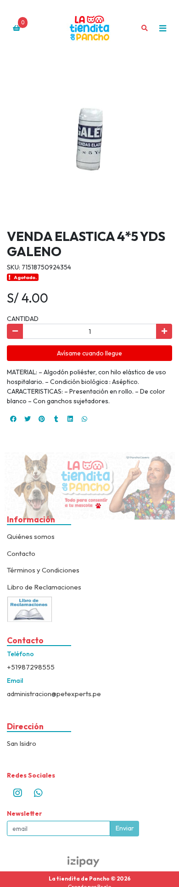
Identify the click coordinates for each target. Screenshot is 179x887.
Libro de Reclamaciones (44, 587)
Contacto (21, 553)
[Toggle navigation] (162, 28)
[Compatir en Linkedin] (70, 418)
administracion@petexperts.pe (54, 693)
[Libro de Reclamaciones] (30, 608)
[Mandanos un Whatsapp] (38, 792)
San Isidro (21, 743)
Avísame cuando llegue (89, 353)
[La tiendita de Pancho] (89, 28)
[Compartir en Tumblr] (56, 418)
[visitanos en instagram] (17, 792)
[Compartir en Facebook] (13, 418)
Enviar (125, 828)
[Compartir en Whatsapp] (84, 418)
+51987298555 (31, 667)
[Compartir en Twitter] (27, 418)
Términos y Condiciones (43, 570)
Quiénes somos (31, 536)
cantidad (23, 319)
